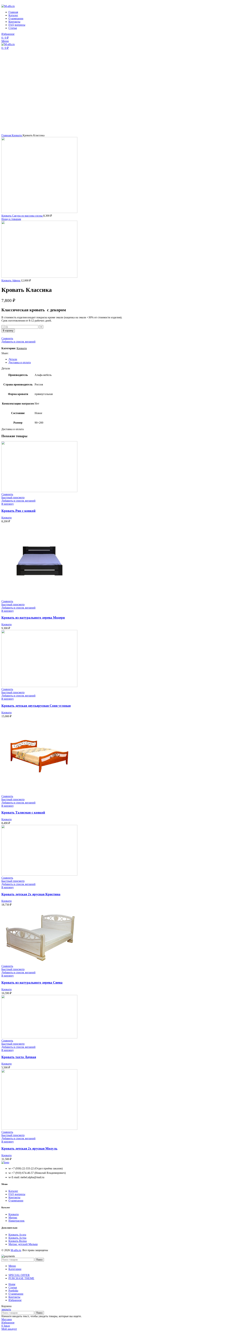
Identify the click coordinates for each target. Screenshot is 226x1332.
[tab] (116, 359)
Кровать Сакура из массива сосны (22, 215)
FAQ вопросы (16, 1194)
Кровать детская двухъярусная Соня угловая (36, 705)
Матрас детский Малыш (23, 1244)
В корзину (8, 330)
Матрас (12, 1217)
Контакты (14, 1197)
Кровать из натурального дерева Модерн (33, 617)
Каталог (13, 1191)
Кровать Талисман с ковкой (23, 812)
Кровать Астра (17, 1237)
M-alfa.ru (16, 1250)
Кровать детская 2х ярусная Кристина (30, 894)
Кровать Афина (11, 280)
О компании (15, 1200)
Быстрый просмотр (13, 497)
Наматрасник (16, 1220)
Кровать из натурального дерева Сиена (32, 982)
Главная (6, 135)
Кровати (17, 135)
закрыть (6, 1309)
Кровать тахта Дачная (18, 1057)
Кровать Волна (17, 1240)
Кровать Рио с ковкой (18, 511)
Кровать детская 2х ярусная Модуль (29, 1148)
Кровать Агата (17, 1234)
